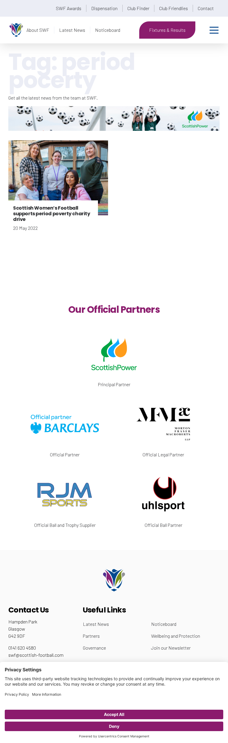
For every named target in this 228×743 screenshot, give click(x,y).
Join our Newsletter (171, 648)
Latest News (72, 30)
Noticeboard (107, 30)
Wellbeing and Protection (175, 636)
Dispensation (104, 8)
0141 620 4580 (22, 648)
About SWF (37, 30)
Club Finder (138, 8)
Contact (206, 8)
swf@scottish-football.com (36, 655)
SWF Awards (68, 8)
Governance (94, 648)
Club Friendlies (173, 8)
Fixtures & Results (167, 30)
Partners (91, 636)
